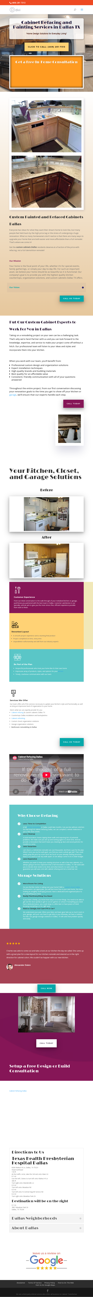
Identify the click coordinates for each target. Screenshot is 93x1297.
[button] (46, 1170)
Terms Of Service (35, 1283)
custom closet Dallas (72, 887)
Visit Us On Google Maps (45, 1285)
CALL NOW (46, 988)
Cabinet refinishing (18, 718)
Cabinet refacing (17, 712)
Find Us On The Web (66, 1283)
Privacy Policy (49, 1283)
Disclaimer (21, 1283)
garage (12, 394)
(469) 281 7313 (18, 2)
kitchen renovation (34, 827)
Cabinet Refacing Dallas (18, 1091)
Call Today (73, 404)
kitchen (60, 671)
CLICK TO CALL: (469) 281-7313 (46, 47)
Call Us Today (71, 298)
